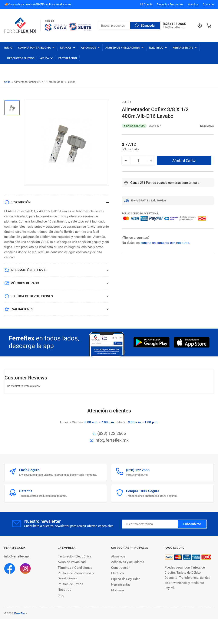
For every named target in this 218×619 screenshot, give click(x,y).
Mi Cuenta (146, 4)
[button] (198, 126)
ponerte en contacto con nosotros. (165, 243)
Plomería (117, 590)
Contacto (208, 4)
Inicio (8, 47)
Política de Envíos (70, 584)
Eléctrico (156, 47)
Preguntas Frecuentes (170, 4)
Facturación (67, 58)
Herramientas (183, 47)
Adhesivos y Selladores (122, 47)
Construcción (120, 568)
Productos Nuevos (20, 58)
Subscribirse (192, 524)
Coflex (126, 102)
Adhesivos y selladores (127, 562)
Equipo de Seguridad (125, 579)
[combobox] (129, 25)
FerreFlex (19, 613)
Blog (61, 595)
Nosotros (193, 4)
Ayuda (44, 58)
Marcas (66, 47)
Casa (7, 81)
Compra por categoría (34, 47)
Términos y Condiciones (75, 568)
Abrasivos (88, 47)
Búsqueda (148, 25)
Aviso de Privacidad (72, 562)
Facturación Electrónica (75, 556)
